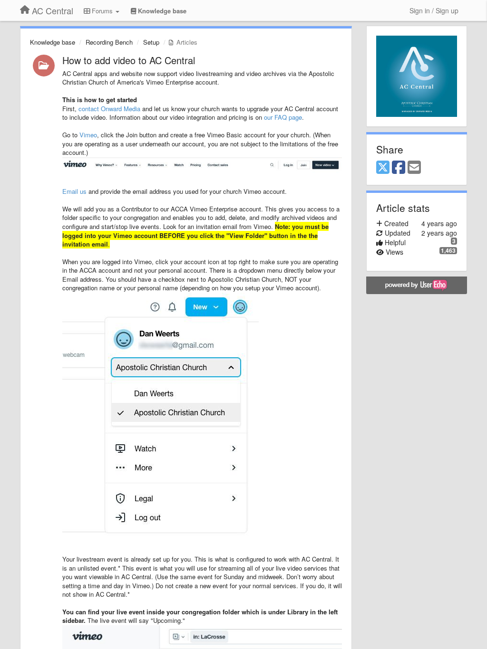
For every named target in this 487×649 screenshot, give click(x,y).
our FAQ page (283, 117)
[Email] (414, 168)
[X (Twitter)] (383, 168)
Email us (74, 191)
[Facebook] (398, 168)
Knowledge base (52, 42)
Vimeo (88, 134)
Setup (151, 42)
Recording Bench (109, 42)
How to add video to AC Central (128, 60)
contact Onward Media (109, 108)
